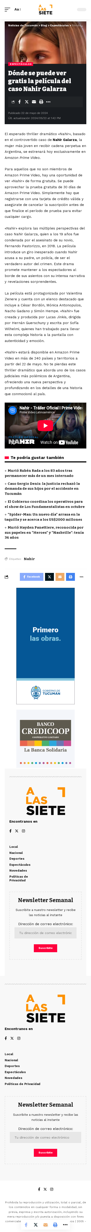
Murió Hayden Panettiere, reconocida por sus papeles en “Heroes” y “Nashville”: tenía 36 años (44, 532)
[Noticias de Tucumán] (45, 9)
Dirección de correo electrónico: (45, 924)
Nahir (29, 559)
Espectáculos (21, 64)
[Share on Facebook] (19, 102)
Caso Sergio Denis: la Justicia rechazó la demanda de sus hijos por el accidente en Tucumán (42, 489)
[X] (16, 831)
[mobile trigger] (9, 10)
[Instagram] (23, 831)
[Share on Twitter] (26, 102)
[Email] (34, 102)
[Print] (41, 102)
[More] (48, 102)
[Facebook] (10, 831)
